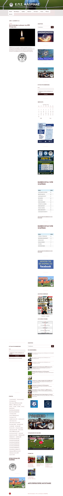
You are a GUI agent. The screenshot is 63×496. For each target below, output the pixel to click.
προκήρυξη (12, 436)
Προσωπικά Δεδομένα (32, 493)
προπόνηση (18, 436)
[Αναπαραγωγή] (29, 448)
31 (38, 116)
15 (50, 111)
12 (43, 111)
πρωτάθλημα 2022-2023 (14, 443)
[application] (41, 442)
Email (38, 87)
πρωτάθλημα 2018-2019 (14, 440)
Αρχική (10, 11)
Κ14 (18, 406)
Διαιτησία (36, 11)
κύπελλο (20, 429)
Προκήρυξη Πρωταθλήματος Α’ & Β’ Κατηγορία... (40, 371)
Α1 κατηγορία (12, 401)
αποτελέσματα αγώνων (14, 422)
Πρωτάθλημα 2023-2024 (14, 411)
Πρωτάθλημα (16, 11)
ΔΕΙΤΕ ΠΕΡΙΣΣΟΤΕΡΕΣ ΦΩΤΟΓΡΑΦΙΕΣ (39, 483)
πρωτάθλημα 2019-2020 (14, 442)
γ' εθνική (11, 426)
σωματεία (12, 454)
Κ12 (14, 406)
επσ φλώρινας (19, 427)
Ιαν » (50, 118)
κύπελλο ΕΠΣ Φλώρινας (14, 431)
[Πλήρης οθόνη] (52, 448)
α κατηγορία (12, 417)
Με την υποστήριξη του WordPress (42, 493)
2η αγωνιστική (20, 399)
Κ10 (10, 406)
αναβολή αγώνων (13, 418)
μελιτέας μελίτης (13, 433)
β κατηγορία (20, 424)
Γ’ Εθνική (47, 11)
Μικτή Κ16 (11, 408)
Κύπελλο (29, 11)
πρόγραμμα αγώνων (14, 452)
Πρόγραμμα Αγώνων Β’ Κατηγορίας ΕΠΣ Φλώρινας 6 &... (42, 366)
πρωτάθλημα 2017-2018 (14, 438)
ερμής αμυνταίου (13, 429)
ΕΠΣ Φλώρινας (17, 404)
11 (41, 111)
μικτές (21, 433)
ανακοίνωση (21, 418)
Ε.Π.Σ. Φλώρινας (27, 4)
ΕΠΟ (10, 404)
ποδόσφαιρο (21, 435)
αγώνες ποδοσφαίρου (14, 415)
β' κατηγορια (12, 424)
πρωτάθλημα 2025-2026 (14, 447)
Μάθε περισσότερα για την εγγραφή (15, 358)
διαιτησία (17, 426)
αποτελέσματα (12, 420)
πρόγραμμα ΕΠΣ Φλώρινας (14, 451)
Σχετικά (10, 14)
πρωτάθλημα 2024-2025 (14, 445)
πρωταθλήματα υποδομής (14, 449)
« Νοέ (41, 118)
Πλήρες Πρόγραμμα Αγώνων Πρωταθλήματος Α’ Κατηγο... (42, 394)
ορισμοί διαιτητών (13, 435)
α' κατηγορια (12, 413)
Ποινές (42, 11)
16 (52, 111)
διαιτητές (11, 427)
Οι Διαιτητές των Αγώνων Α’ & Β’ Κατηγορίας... (40, 385)
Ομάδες (23, 11)
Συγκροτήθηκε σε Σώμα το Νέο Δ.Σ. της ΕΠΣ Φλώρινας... (42, 389)
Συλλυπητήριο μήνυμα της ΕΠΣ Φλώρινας (19, 26)
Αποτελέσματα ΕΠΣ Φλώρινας (15, 402)
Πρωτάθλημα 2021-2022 (14, 410)
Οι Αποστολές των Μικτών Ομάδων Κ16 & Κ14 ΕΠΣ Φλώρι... (42, 380)
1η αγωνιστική (12, 399)
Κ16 (22, 406)
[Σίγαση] (51, 448)
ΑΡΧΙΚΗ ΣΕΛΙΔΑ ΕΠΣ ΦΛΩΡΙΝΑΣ (14, 458)
